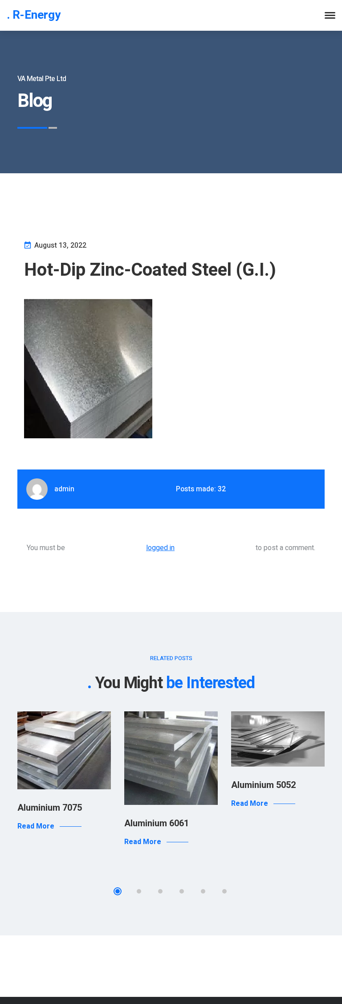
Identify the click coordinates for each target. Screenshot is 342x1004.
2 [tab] (139, 891)
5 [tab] (203, 891)
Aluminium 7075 (49, 807)
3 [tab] (160, 891)
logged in (160, 548)
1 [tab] (117, 891)
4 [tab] (181, 891)
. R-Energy (34, 15)
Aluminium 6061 (156, 823)
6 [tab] (224, 891)
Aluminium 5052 (263, 785)
